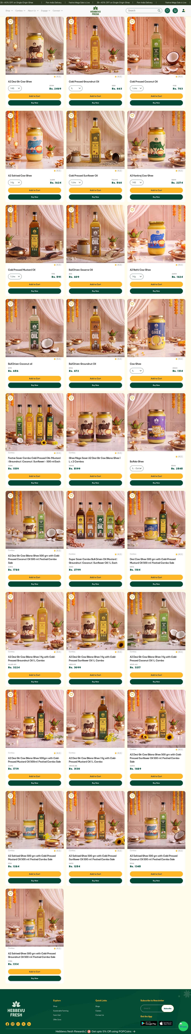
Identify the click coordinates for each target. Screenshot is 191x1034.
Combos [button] (19, 10)
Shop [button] (8, 10)
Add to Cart (34, 96)
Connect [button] (56, 10)
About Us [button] (32, 10)
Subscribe (167, 1008)
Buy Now (34, 103)
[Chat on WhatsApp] (183, 1026)
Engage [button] (44, 10)
